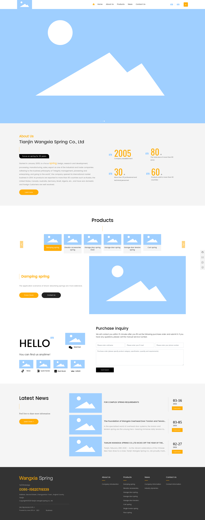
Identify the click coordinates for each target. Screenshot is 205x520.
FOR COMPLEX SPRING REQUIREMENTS (121, 402)
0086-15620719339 (39, 331)
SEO (37, 510)
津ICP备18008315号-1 (27, 507)
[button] (100, 121)
